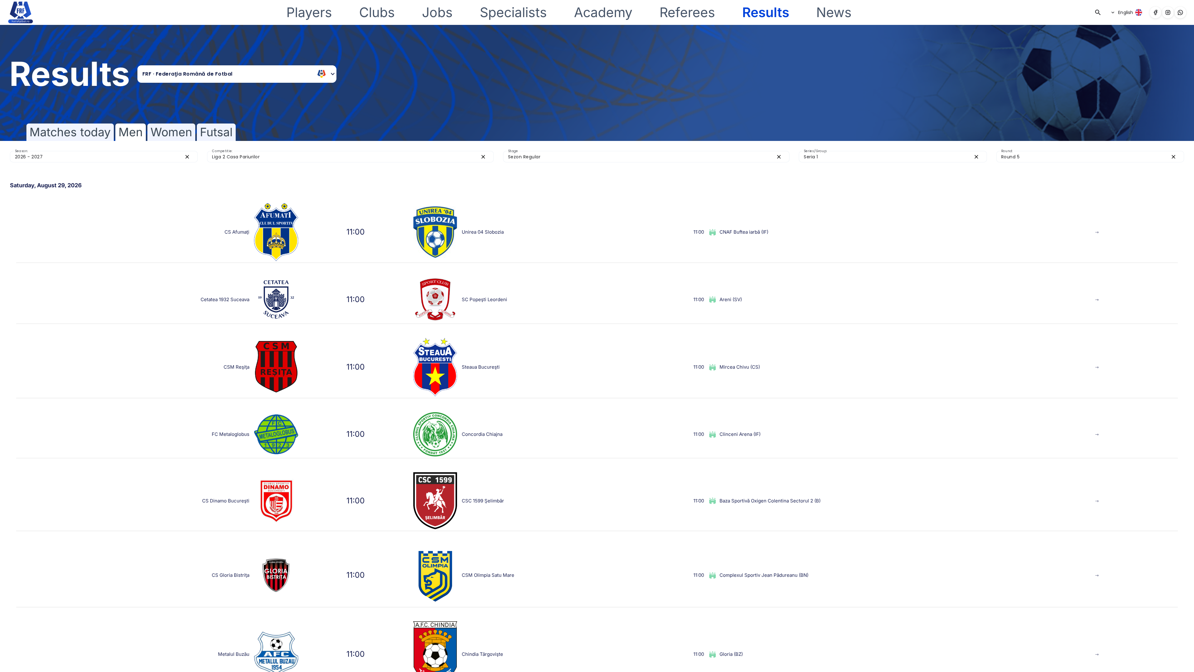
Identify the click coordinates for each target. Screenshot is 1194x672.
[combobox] (227, 74)
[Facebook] (1155, 12)
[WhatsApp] (1180, 12)
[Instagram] (1168, 12)
